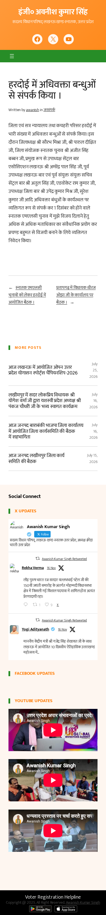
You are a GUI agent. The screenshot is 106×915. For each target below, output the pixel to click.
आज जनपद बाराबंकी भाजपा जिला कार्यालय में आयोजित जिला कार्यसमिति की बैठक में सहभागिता (45, 431)
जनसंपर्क (49, 110)
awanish (32, 110)
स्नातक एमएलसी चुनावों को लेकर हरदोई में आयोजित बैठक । (27, 295)
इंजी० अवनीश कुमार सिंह (53, 12)
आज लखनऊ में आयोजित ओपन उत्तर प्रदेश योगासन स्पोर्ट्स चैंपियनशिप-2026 (42, 370)
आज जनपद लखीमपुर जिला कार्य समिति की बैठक (36, 458)
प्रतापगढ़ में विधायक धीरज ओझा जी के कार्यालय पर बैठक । (76, 295)
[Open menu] (11, 56)
